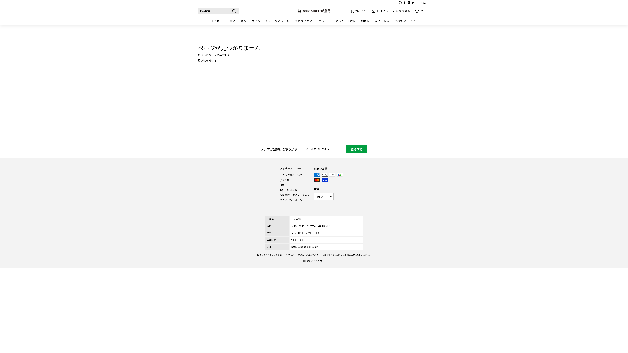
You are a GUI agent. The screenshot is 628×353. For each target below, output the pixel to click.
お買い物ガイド (405, 21)
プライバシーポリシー (292, 200)
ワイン (256, 21)
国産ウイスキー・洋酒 (309, 21)
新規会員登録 (401, 11)
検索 (282, 185)
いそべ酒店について (291, 175)
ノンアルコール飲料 (343, 21)
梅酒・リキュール (278, 21)
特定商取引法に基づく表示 (295, 195)
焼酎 (244, 21)
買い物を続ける (207, 60)
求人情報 (285, 180)
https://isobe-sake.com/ (305, 246)
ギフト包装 (382, 21)
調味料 (365, 21)
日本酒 (231, 21)
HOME (217, 21)
